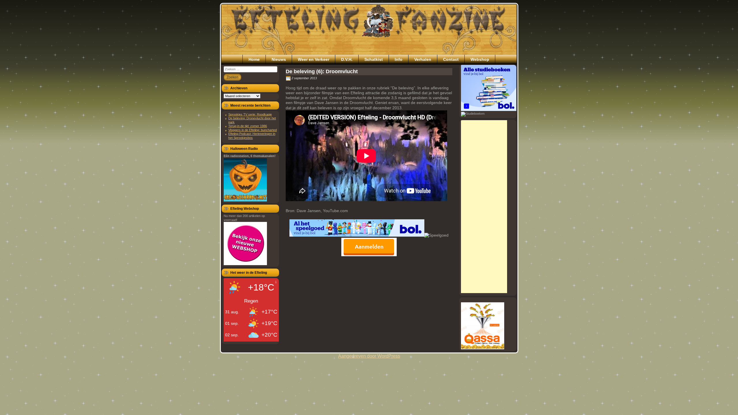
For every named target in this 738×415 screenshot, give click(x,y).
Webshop (479, 59)
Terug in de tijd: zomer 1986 (247, 126)
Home (254, 59)
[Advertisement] (484, 206)
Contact (451, 59)
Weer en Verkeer (313, 59)
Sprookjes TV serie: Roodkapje (250, 114)
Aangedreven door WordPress (369, 356)
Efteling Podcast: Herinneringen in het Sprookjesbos (251, 135)
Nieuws (279, 59)
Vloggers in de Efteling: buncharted (252, 130)
